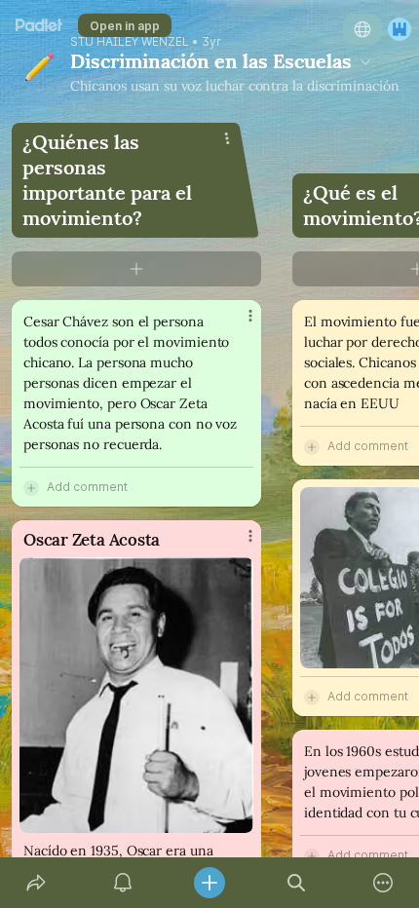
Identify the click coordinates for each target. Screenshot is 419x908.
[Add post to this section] (136, 268)
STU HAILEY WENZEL (129, 42)
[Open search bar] (296, 882)
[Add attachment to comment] (31, 487)
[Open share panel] (35, 882)
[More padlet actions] (383, 882)
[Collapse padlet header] (365, 61)
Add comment (87, 486)
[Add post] (209, 882)
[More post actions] (237, 323)
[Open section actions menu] (227, 138)
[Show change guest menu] (399, 29)
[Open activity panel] (122, 882)
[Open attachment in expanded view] (136, 695)
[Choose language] (362, 29)
